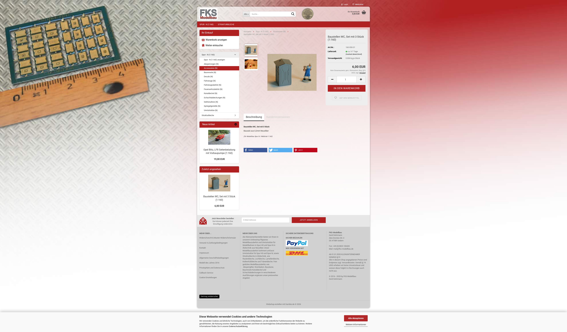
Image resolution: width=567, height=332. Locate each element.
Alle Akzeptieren (356, 318)
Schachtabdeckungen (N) (214, 98)
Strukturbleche (226, 24)
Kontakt (202, 248)
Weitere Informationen (356, 324)
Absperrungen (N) (211, 64)
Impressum (204, 253)
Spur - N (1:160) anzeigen (214, 60)
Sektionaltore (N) (211, 102)
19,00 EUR (219, 159)
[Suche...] (293, 14)
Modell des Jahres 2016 (209, 263)
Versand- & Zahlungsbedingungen (213, 243)
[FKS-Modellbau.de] (218, 14)
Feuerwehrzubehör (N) (213, 89)
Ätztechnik (247, 248)
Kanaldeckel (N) (210, 93)
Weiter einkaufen (214, 45)
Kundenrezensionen (278, 116)
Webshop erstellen (274, 304)
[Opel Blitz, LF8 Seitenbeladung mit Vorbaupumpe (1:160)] (219, 137)
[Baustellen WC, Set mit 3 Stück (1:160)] (292, 71)
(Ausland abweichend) (354, 54)
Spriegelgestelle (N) (212, 106)
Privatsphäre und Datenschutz (211, 268)
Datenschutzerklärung (238, 326)
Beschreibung (254, 116)
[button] (332, 79)
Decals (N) (208, 76)
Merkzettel (358, 4)
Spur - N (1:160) (207, 24)
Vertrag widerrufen (209, 296)
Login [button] (345, 4)
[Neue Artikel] (235, 124)
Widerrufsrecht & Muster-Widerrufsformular (217, 238)
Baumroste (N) (210, 72)
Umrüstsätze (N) (211, 110)
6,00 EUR (219, 206)
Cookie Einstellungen (208, 277)
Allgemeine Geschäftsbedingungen (214, 258)
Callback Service (206, 273)
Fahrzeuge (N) (210, 81)
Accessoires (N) (210, 68)
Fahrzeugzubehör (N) (212, 85)
